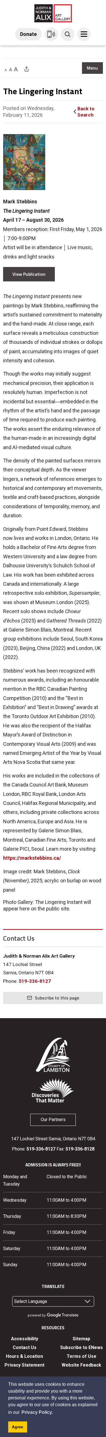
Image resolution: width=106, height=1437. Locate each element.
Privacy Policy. (37, 1412)
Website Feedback (81, 1365)
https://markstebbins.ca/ (32, 858)
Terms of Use (81, 1356)
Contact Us (24, 1347)
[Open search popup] (67, 34)
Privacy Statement (24, 1365)
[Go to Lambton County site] (53, 1054)
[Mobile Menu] (84, 34)
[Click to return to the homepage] (53, 13)
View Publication (29, 274)
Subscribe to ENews (81, 1347)
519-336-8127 (35, 981)
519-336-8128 (80, 1149)
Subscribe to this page (57, 997)
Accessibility (24, 1338)
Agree (17, 1427)
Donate (28, 34)
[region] (92, 68)
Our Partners (53, 1119)
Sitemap (81, 1338)
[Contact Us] (51, 34)
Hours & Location (24, 1356)
